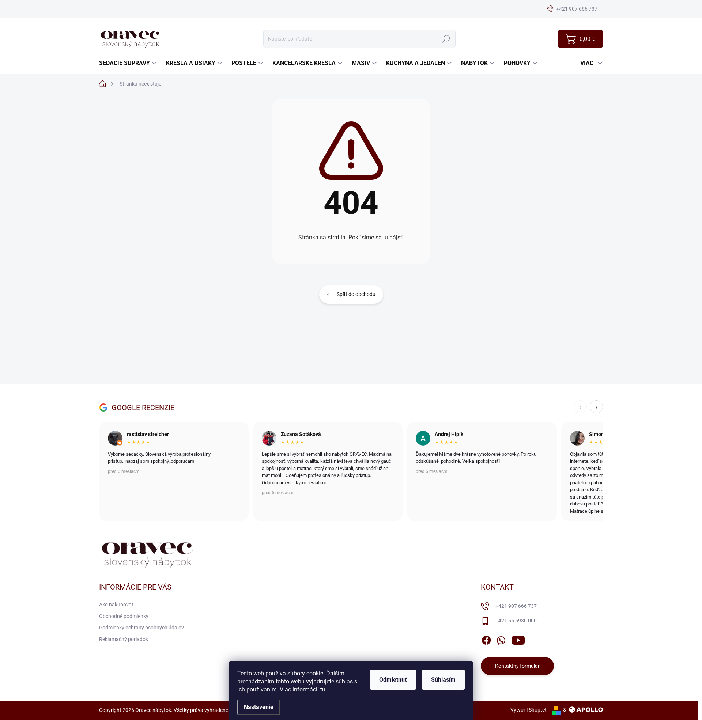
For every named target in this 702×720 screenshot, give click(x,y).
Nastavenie (258, 707)
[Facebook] (486, 638)
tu (322, 689)
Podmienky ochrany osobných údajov (141, 627)
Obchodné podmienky (123, 616)
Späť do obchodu (356, 294)
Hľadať (446, 39)
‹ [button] (580, 406)
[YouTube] (518, 638)
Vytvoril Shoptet (528, 710)
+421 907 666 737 (516, 606)
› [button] (596, 406)
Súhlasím (443, 679)
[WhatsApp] (500, 638)
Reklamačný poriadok (123, 639)
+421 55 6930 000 (516, 621)
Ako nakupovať (116, 604)
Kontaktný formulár (517, 666)
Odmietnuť (393, 679)
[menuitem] (129, 63)
